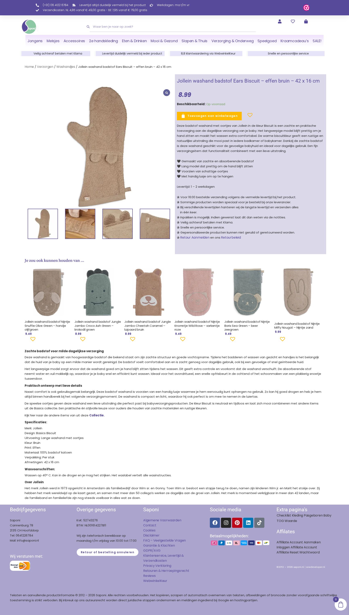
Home (29, 66)
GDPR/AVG (152, 550)
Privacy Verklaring (157, 565)
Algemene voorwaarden (162, 520)
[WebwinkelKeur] (306, 7)
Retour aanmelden (194, 237)
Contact (149, 525)
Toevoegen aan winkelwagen (212, 116)
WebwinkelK (152, 580)
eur (164, 580)
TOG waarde (287, 521)
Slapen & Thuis (194, 40)
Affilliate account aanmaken (298, 542)
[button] (243, 116)
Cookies (149, 530)
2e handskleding (103, 40)
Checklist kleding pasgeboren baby (304, 515)
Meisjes (53, 40)
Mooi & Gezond (164, 40)
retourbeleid (230, 237)
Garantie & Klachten (159, 545)
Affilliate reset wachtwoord (298, 552)
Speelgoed (267, 40)
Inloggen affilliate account (296, 547)
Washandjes (65, 66)
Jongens (35, 40)
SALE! (317, 40)
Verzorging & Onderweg (232, 40)
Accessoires (74, 40)
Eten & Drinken (134, 40)
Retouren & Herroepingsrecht (166, 570)
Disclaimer (151, 535)
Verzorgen (45, 66)
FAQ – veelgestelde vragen (164, 540)
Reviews (149, 575)
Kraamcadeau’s (295, 40)
